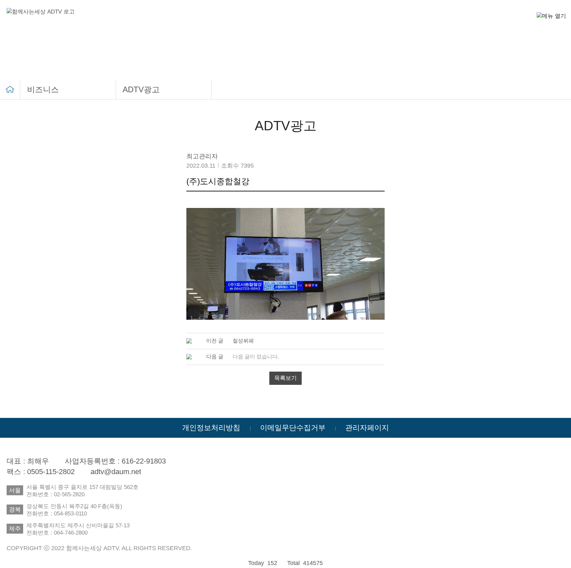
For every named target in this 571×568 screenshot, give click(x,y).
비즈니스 (43, 89)
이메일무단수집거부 (292, 428)
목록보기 (285, 378)
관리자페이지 (367, 428)
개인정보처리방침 (211, 428)
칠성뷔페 (243, 341)
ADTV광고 (141, 89)
